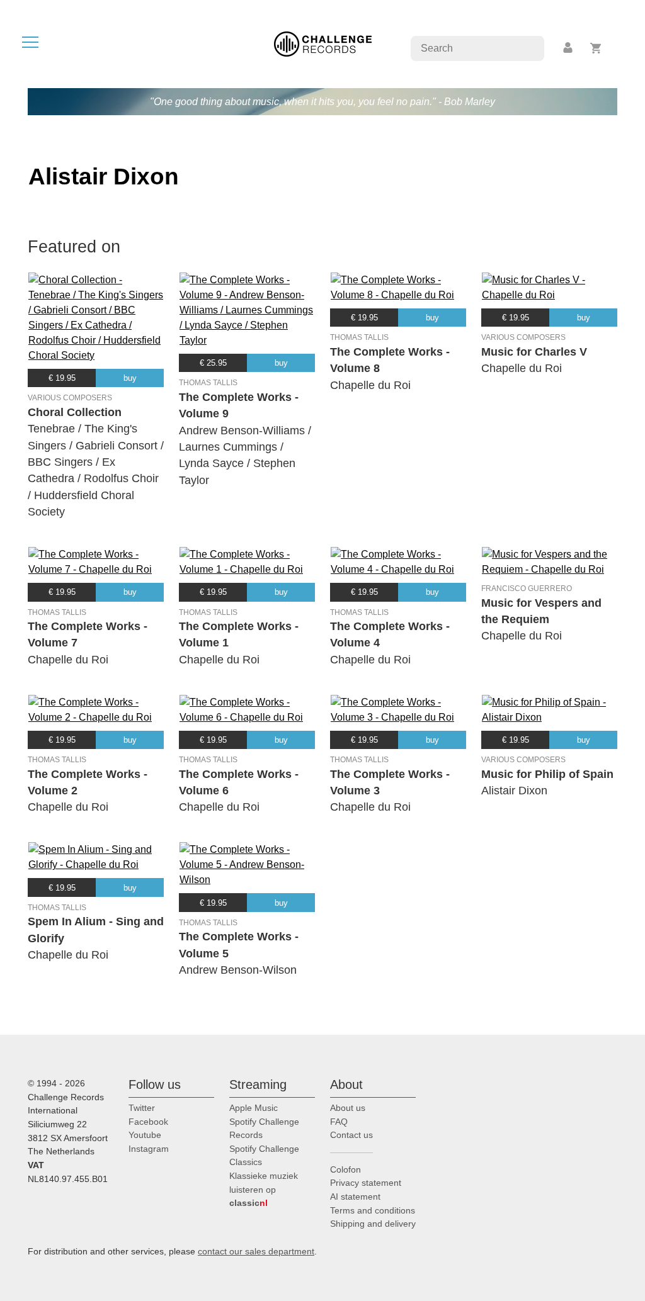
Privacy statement (365, 1183)
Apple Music (253, 1108)
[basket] (596, 48)
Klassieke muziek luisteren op (263, 1189)
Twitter (141, 1108)
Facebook (148, 1122)
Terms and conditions (372, 1210)
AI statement (355, 1196)
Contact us (351, 1135)
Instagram (148, 1149)
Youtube (144, 1135)
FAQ (339, 1122)
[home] (323, 43)
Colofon (345, 1169)
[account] (569, 48)
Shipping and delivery (373, 1224)
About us (347, 1108)
